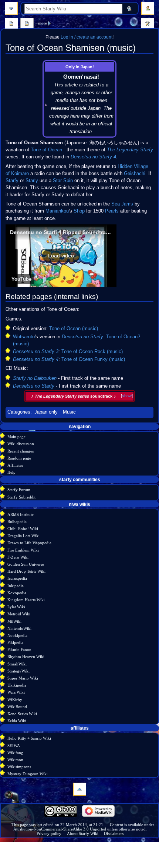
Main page (16, 436)
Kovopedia (16, 593)
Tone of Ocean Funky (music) (93, 359)
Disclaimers (114, 833)
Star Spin (63, 180)
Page (11, 24)
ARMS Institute (20, 514)
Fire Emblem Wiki (23, 550)
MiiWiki (14, 621)
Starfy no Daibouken (35, 378)
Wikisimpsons (19, 766)
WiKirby (14, 699)
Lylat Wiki (16, 607)
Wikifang (15, 752)
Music (69, 412)
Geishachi (134, 173)
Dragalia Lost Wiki (23, 535)
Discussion (27, 24)
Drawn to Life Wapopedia (29, 542)
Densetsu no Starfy (82, 336)
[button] (61, 255)
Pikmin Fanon (19, 649)
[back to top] (79, 789)
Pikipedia (15, 642)
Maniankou (57, 211)
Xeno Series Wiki (22, 713)
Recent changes (20, 451)
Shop (79, 211)
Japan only (46, 412)
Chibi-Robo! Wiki (22, 528)
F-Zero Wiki (17, 557)
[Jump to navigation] (11, 8)
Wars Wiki (16, 692)
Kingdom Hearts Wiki (26, 600)
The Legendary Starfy (130, 149)
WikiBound (17, 706)
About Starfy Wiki (82, 833)
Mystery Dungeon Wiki (27, 774)
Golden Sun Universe (25, 564)
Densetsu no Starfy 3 (35, 351)
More (42, 23)
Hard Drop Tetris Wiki (26, 571)
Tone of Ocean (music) (73, 328)
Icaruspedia (17, 578)
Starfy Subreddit (21, 497)
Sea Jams (122, 204)
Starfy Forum (18, 489)
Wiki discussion (20, 443)
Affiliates (15, 465)
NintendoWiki (19, 628)
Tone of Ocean (46, 149)
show (127, 396)
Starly (32, 180)
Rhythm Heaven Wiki (25, 656)
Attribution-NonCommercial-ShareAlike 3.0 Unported (59, 829)
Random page (19, 458)
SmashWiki (17, 664)
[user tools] (147, 8)
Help (11, 472)
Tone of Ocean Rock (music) (92, 351)
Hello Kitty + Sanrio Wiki (29, 738)
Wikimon (15, 759)
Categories (18, 412)
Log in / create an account (86, 37)
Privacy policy (49, 833)
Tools (147, 24)
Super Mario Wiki (22, 678)
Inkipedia (15, 585)
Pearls (112, 211)
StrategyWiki (18, 671)
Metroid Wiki (18, 614)
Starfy (12, 180)
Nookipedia (17, 635)
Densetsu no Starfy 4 (93, 156)
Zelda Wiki (16, 720)
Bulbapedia (17, 521)
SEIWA (13, 745)
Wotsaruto (24, 336)
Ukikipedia (16, 685)
